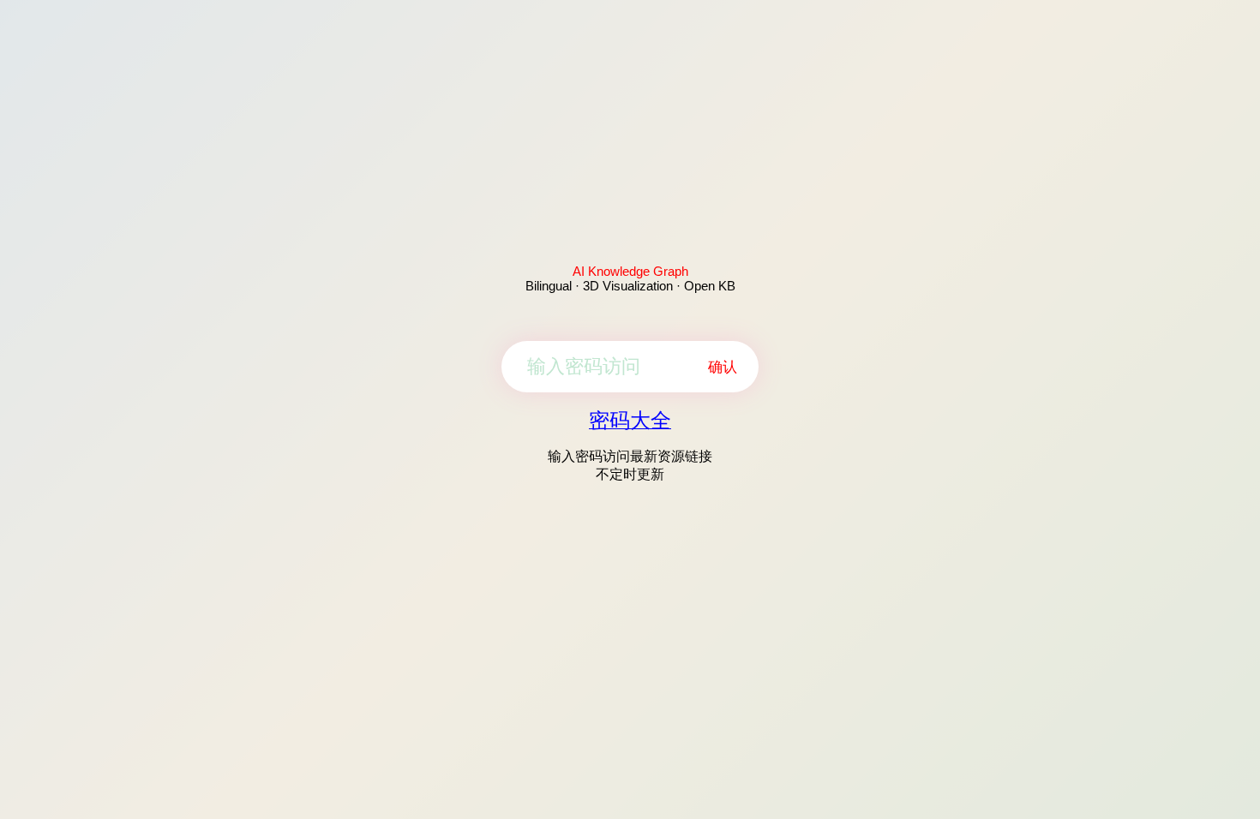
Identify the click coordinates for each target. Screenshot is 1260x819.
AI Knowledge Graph (630, 271)
